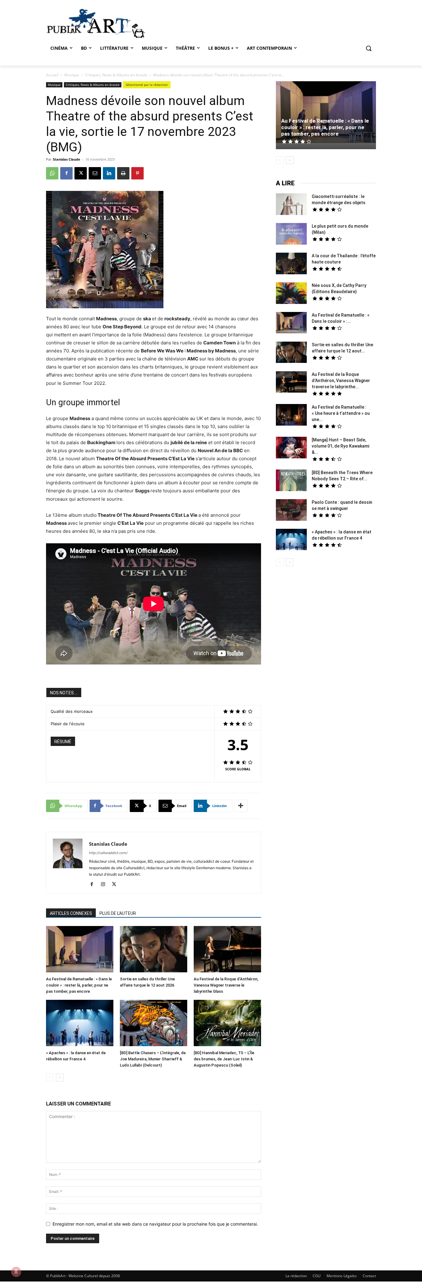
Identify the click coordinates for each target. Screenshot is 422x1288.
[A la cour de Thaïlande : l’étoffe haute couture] (291, 264)
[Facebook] (66, 173)
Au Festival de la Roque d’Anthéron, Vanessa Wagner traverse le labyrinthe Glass (226, 985)
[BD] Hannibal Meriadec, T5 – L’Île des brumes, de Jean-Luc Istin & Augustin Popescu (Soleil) (224, 1058)
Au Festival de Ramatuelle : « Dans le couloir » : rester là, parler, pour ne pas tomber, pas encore (79, 985)
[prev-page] (50, 1077)
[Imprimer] (123, 173)
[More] (241, 806)
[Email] (95, 173)
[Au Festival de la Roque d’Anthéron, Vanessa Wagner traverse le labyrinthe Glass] (227, 950)
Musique (71, 75)
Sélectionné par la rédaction (147, 84)
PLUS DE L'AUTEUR (117, 913)
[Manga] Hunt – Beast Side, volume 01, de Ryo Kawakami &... (340, 446)
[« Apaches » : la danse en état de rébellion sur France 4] (79, 1024)
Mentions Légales (342, 1275)
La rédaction (296, 1275)
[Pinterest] (137, 173)
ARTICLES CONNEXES (71, 913)
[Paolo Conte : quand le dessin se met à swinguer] (291, 510)
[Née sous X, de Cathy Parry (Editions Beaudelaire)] (291, 293)
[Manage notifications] (16, 1272)
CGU (317, 1275)
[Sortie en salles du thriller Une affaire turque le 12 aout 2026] (153, 950)
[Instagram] (105, 884)
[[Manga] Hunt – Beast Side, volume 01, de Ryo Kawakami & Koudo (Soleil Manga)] (291, 448)
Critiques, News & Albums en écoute (116, 75)
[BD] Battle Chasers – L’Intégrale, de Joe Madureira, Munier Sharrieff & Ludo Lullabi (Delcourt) (153, 1058)
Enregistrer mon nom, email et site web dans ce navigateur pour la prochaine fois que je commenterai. (155, 1224)
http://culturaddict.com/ (108, 853)
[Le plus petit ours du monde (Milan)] (291, 234)
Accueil (52, 75)
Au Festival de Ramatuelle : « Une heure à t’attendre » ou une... (341, 413)
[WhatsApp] (52, 173)
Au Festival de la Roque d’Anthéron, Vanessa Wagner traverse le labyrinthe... (341, 380)
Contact (369, 1275)
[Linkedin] (109, 173)
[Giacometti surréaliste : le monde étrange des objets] (291, 205)
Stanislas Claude (66, 159)
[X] (80, 173)
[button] (368, 48)
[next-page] (60, 1077)
